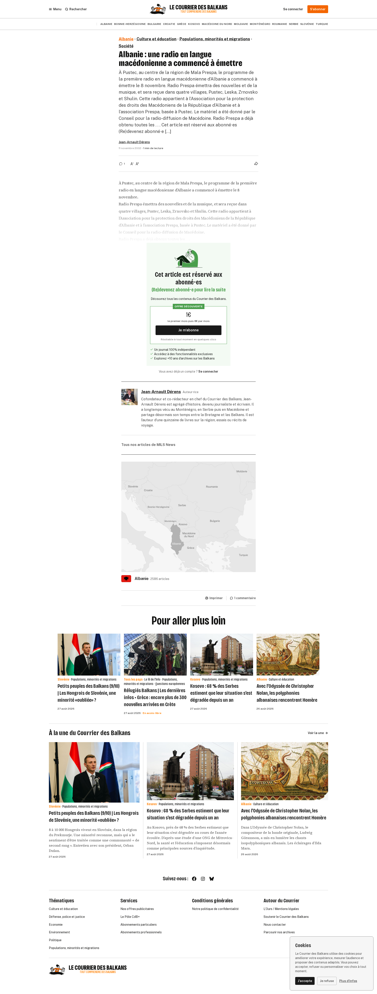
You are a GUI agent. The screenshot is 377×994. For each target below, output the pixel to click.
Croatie (169, 24)
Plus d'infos (348, 981)
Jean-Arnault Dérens (134, 142)
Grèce (181, 24)
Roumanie (279, 24)
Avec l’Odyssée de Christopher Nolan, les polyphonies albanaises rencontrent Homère (287, 693)
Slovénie (307, 24)
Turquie (322, 24)
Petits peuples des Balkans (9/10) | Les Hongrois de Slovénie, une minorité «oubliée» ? (89, 693)
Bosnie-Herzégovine (130, 24)
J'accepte (305, 981)
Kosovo (194, 24)
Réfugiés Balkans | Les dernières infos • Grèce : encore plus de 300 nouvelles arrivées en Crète (155, 697)
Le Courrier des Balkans (199, 7)
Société (126, 46)
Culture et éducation (157, 39)
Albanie (106, 24)
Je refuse (327, 981)
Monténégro (260, 24)
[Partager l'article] (256, 163)
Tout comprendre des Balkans (198, 12)
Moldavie (241, 24)
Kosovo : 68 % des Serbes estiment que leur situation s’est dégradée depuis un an (221, 693)
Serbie (293, 24)
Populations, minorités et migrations (215, 39)
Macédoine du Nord (217, 24)
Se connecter (208, 371)
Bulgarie (154, 24)
